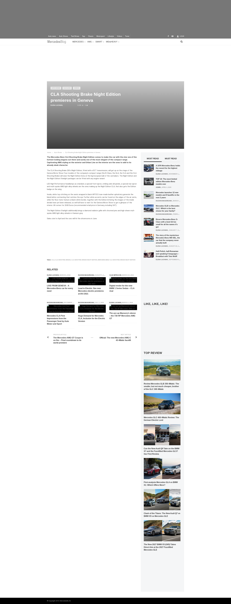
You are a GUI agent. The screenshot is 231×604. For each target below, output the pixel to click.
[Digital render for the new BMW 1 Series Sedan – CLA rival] (123, 280)
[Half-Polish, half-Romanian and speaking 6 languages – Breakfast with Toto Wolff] (149, 253)
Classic (90, 36)
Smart (98, 42)
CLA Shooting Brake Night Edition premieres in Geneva (82, 152)
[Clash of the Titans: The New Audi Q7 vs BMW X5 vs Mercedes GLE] (162, 499)
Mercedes (78, 42)
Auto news (52, 36)
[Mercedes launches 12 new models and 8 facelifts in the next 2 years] (149, 195)
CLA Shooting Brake (63, 260)
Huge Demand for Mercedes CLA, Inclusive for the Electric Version (91, 318)
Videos (119, 36)
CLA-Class (67, 88)
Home (49, 152)
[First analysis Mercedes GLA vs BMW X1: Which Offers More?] (162, 468)
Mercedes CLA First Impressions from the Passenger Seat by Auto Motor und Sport (58, 320)
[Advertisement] (115, 17)
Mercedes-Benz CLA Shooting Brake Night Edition (116, 260)
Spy (83, 36)
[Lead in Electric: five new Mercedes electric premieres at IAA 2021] (92, 281)
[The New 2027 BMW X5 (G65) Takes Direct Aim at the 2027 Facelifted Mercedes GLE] (162, 530)
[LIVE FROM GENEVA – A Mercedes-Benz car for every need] (61, 280)
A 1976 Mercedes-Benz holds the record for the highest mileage (168, 168)
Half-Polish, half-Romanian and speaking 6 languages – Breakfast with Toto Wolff (167, 253)
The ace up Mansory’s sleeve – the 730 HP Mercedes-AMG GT (122, 316)
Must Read (171, 158)
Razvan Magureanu (86, 275)
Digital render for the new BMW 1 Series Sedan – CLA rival (121, 288)
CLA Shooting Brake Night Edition (84, 260)
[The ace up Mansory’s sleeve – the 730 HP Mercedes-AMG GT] (123, 307)
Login (182, 36)
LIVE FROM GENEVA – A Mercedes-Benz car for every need (60, 288)
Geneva (76, 88)
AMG (89, 42)
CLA (53, 260)
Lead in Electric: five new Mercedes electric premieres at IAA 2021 (91, 291)
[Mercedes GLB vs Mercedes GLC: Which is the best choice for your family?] (149, 208)
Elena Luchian (56, 105)
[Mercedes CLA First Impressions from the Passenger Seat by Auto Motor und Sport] (61, 309)
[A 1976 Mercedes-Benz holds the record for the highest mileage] (149, 168)
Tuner (127, 36)
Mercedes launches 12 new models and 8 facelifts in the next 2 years (167, 195)
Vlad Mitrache (115, 275)
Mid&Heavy (111, 42)
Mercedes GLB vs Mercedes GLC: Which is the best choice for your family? (167, 208)
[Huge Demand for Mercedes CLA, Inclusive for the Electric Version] (92, 309)
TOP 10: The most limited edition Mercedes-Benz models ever (166, 181)
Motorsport (100, 36)
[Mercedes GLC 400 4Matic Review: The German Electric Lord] (162, 403)
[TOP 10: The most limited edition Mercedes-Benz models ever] (149, 181)
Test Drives (75, 36)
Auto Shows (63, 36)
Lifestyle (111, 36)
